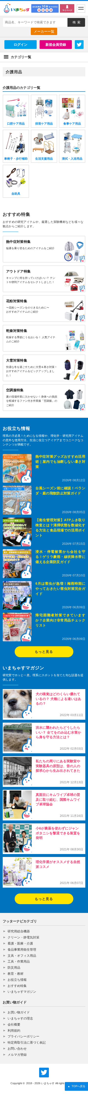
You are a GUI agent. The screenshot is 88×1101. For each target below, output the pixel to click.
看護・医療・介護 (20, 943)
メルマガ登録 (17, 1054)
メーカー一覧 (44, 31)
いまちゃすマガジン (22, 991)
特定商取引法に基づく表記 (27, 1042)
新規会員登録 (55, 44)
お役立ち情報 (17, 980)
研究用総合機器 (19, 931)
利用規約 (14, 1030)
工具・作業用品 (19, 961)
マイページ (67, 10)
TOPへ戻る (76, 1086)
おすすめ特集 (17, 986)
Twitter (79, 44)
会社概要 (14, 1024)
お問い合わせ (17, 1048)
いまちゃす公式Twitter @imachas (44, 1072)
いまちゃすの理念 (20, 1018)
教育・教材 (15, 973)
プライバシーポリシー (23, 1036)
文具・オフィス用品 (22, 955)
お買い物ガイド (19, 1012)
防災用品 (14, 967)
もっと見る (44, 652)
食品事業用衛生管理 (22, 949)
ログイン (20, 44)
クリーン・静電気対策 (23, 937)
